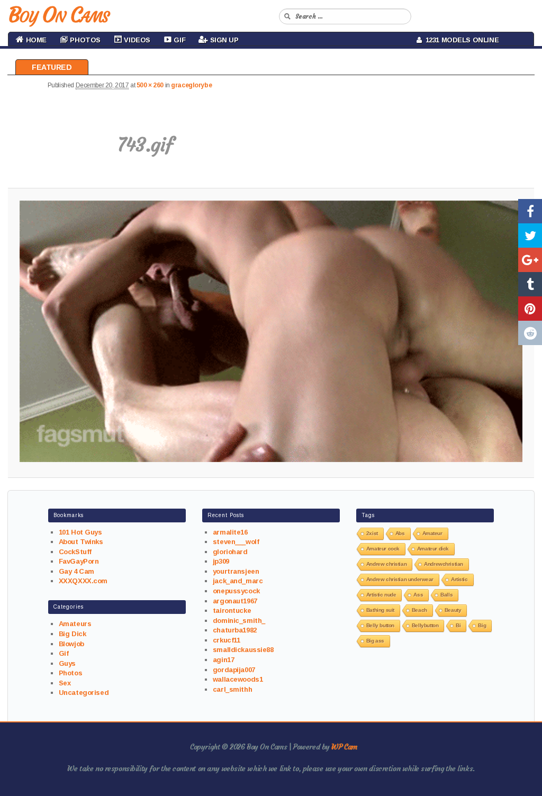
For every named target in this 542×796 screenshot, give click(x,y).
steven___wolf (236, 542)
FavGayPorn (79, 561)
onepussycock (236, 591)
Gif (64, 653)
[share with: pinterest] (530, 308)
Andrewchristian (443, 564)
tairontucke (232, 610)
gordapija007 (234, 670)
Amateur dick (433, 548)
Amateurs (75, 624)
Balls (446, 595)
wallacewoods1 (238, 679)
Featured (52, 67)
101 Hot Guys (80, 532)
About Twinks (81, 542)
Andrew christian (386, 564)
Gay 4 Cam (76, 571)
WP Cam (344, 747)
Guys (67, 663)
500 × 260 (150, 85)
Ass (418, 595)
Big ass (375, 641)
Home (35, 40)
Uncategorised (84, 692)
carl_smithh (232, 689)
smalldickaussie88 (243, 650)
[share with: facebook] (530, 211)
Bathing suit (380, 610)
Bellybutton (425, 625)
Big (482, 625)
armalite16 (230, 532)
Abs (400, 533)
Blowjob (71, 644)
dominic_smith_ (239, 621)
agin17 (223, 660)
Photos (70, 673)
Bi (458, 625)
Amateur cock (383, 548)
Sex (65, 683)
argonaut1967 (235, 601)
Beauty (453, 610)
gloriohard (230, 552)
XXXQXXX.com (83, 581)
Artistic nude (381, 595)
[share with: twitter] (530, 235)
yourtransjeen (236, 571)
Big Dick (72, 634)
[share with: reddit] (530, 333)
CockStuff (75, 552)
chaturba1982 (235, 630)
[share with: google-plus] (530, 260)
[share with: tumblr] (530, 284)
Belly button (380, 625)
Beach (419, 610)
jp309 (221, 561)
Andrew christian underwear (399, 579)
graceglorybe (191, 85)
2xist (372, 533)
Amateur (432, 533)
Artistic (459, 579)
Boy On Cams (58, 15)
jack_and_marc (238, 581)
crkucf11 (226, 640)
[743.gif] (271, 331)
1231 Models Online (460, 40)
